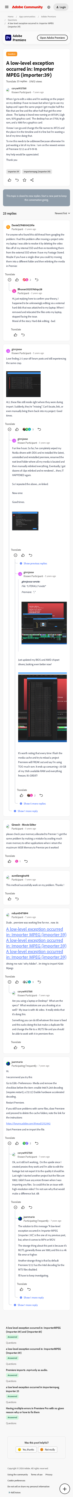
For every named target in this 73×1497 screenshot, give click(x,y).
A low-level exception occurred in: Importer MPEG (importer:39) (36, 931)
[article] (36, 253)
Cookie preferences (16, 1480)
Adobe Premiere (48, 16)
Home (10, 16)
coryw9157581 (19, 88)
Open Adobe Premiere (52, 37)
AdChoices (16, 1492)
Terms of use (36, 1474)
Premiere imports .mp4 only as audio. (27, 1370)
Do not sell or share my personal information (28, 1486)
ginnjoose (17, 349)
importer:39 (13, 171)
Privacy (48, 1474)
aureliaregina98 (20, 875)
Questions (12, 19)
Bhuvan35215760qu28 (30, 289)
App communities (27, 16)
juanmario (17, 1061)
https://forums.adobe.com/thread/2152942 (28, 1123)
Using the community (17, 1474)
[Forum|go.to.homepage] (27, 7)
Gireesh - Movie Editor (24, 824)
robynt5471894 (20, 913)
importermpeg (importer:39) (37, 171)
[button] (6, 8)
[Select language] (49, 7)
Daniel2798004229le (23, 225)
